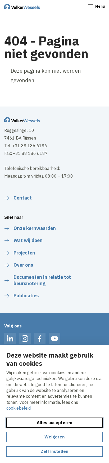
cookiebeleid (18, 408)
